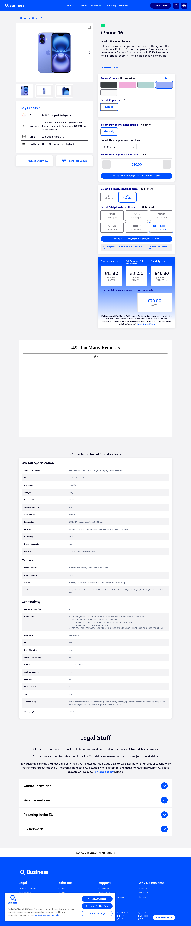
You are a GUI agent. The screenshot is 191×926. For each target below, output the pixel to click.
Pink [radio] (127, 85)
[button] (90, 52)
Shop (68, 5)
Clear (167, 78)
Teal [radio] (145, 85)
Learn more (108, 67)
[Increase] (167, 164)
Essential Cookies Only (97, 906)
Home (23, 18)
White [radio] (108, 92)
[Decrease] (106, 164)
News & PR (143, 892)
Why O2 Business (89, 5)
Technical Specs (77, 161)
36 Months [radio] (127, 197)
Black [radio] (108, 85)
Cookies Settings (97, 913)
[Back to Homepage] (25, 6)
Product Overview (37, 161)
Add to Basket (164, 917)
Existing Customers (117, 5)
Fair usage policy (103, 772)
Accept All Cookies (97, 898)
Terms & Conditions (146, 323)
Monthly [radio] (109, 131)
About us (142, 888)
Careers (142, 896)
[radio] (112, 215)
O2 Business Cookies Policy (47, 915)
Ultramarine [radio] (164, 85)
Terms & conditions (28, 888)
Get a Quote (160, 5)
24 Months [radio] (108, 197)
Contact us (103, 888)
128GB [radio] (109, 107)
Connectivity (64, 888)
